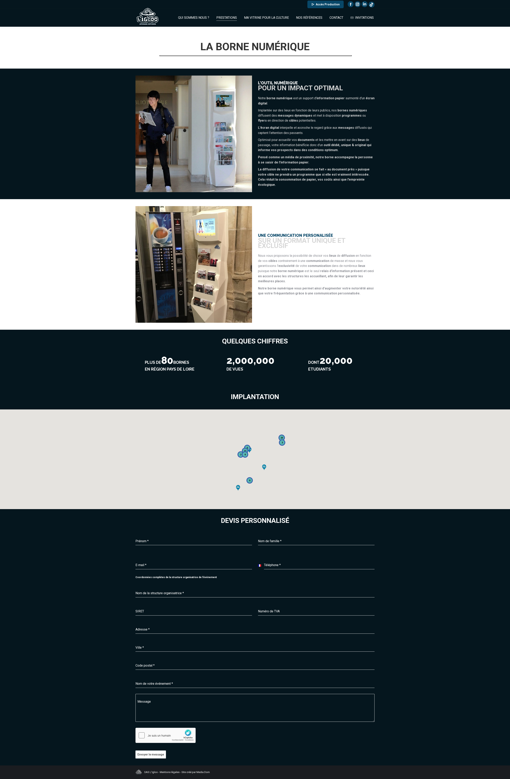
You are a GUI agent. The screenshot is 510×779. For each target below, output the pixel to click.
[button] (264, 467)
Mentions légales (169, 772)
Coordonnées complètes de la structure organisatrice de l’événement (176, 577)
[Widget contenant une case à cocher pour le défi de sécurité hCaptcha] (165, 735)
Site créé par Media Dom (195, 772)
